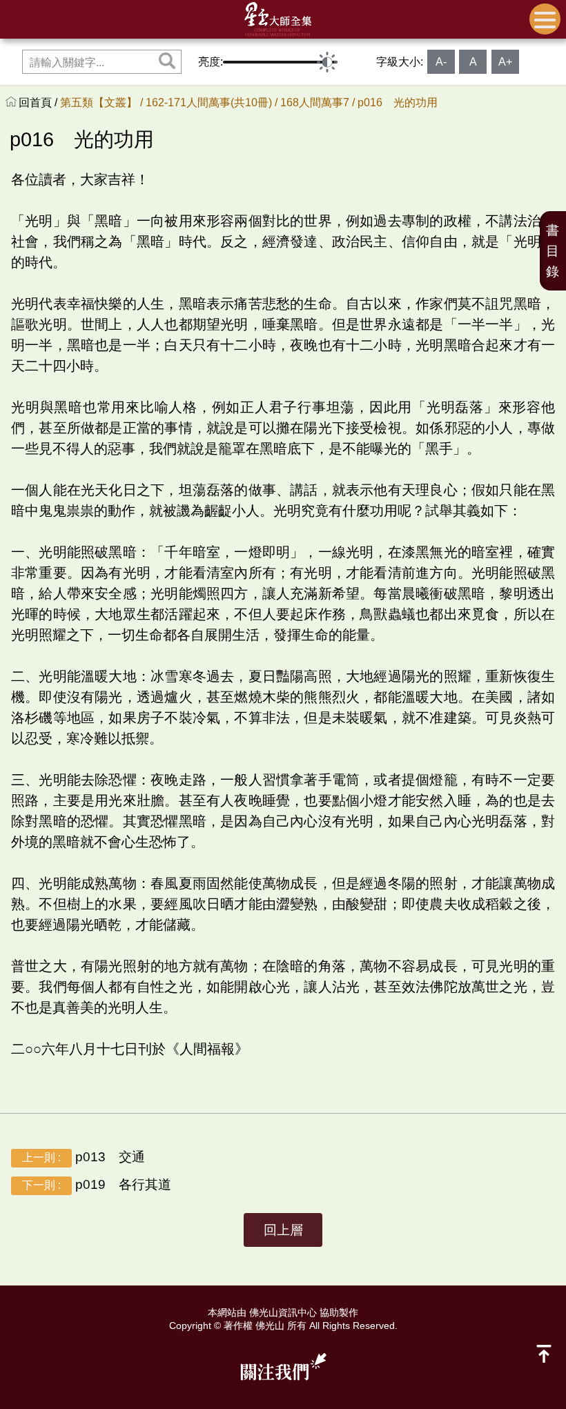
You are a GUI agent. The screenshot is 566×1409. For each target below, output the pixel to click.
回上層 (283, 1230)
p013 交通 (83, 1157)
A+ (505, 62)
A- (441, 62)
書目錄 (552, 251)
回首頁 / (39, 102)
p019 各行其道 (96, 1184)
